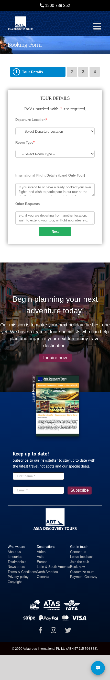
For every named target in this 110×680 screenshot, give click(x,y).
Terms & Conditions (22, 572)
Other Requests (27, 204)
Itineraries (15, 557)
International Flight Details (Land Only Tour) (50, 175)
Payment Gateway (83, 577)
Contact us (78, 552)
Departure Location (31, 120)
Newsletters (16, 567)
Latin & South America (53, 567)
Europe (42, 562)
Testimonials (17, 562)
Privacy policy (18, 577)
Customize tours (82, 572)
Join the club (79, 562)
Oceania (43, 577)
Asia (40, 557)
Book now (77, 567)
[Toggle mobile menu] (97, 26)
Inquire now (55, 357)
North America (47, 572)
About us (14, 552)
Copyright (15, 582)
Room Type (25, 142)
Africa (41, 552)
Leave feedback (82, 557)
